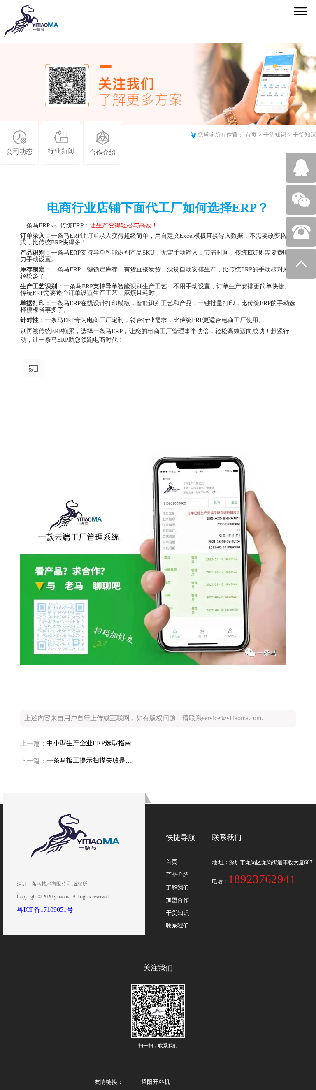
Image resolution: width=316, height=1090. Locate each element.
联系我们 (177, 926)
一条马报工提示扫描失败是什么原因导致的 (89, 760)
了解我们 (177, 887)
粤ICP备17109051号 (45, 909)
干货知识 (304, 135)
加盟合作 (177, 900)
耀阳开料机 (155, 1082)
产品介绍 (177, 875)
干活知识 (274, 135)
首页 (251, 135)
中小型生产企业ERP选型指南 (88, 743)
